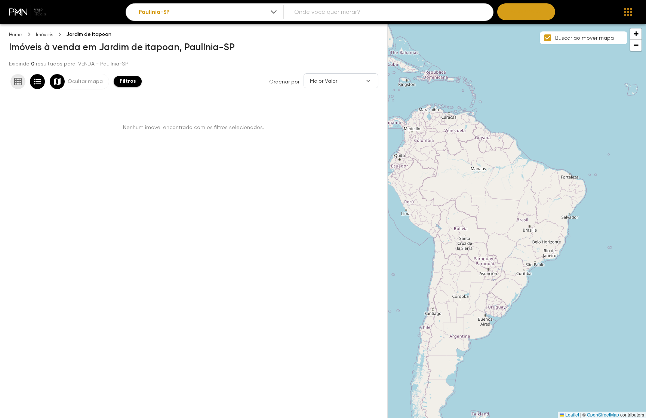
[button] (636, 34)
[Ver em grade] (17, 81)
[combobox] (208, 12)
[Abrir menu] (628, 11)
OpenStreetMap (603, 414)
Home (15, 34)
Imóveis (44, 34)
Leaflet (571, 414)
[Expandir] (273, 12)
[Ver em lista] (37, 81)
